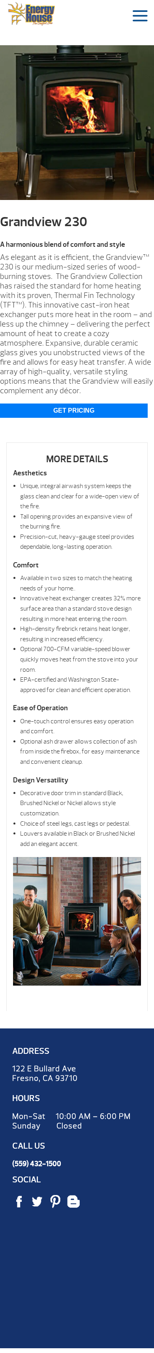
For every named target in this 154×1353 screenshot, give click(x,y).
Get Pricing (73, 410)
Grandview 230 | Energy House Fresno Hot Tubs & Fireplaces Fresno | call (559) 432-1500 (31, 14)
